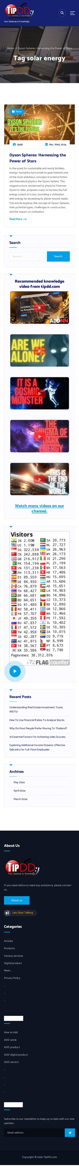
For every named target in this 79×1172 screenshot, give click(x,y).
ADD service (11, 1062)
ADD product (12, 1047)
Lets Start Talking (22, 913)
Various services (13, 956)
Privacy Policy (12, 978)
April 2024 (20, 791)
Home (10, 48)
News (19, 111)
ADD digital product (16, 1055)
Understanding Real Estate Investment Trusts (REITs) (36, 710)
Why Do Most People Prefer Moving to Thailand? (38, 729)
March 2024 (20, 799)
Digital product (13, 963)
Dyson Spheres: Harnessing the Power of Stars (45, 48)
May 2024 (19, 782)
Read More (15, 219)
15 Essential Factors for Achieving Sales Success (37, 737)
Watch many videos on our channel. (39, 508)
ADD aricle (10, 1040)
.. (4, 985)
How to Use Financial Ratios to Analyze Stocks (36, 720)
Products (9, 948)
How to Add (11, 1033)
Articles (8, 941)
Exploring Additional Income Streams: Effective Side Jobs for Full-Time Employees (37, 747)
